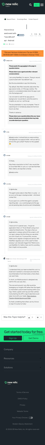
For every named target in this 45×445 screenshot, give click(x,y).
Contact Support (33, 19)
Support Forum (11, 19)
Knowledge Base (22, 19)
